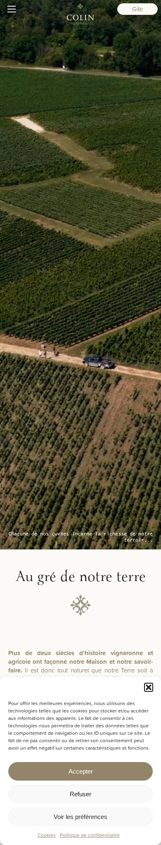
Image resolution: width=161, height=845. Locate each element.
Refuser (80, 794)
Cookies (47, 834)
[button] (148, 687)
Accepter (81, 771)
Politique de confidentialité (90, 834)
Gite (137, 9)
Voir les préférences (80, 816)
